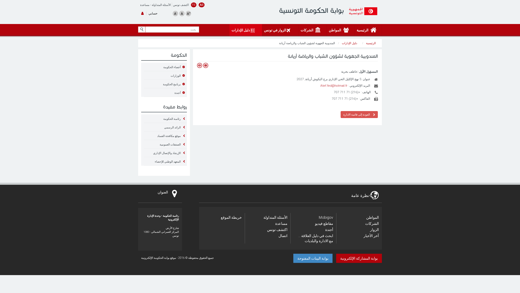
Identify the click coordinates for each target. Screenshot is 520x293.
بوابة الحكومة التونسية (311, 10)
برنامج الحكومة (172, 84)
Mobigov (326, 217)
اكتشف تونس (181, 5)
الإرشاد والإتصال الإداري (167, 153)
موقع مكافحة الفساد (169, 136)
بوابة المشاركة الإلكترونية (359, 258)
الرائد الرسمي (172, 127)
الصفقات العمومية (170, 144)
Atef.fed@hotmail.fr (333, 85)
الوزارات (176, 75)
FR (193, 5)
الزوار (374, 229)
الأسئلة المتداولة (161, 5)
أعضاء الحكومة (172, 67)
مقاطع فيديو (324, 223)
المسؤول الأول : (368, 71)
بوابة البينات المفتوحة (312, 258)
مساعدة (145, 5)
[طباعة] (199, 65)
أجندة (177, 92)
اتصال (282, 236)
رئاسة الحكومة (172, 118)
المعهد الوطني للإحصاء (168, 161)
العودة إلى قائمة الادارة (357, 114)
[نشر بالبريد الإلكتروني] (205, 65)
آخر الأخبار (371, 236)
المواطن (372, 217)
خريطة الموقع (231, 217)
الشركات (372, 223)
